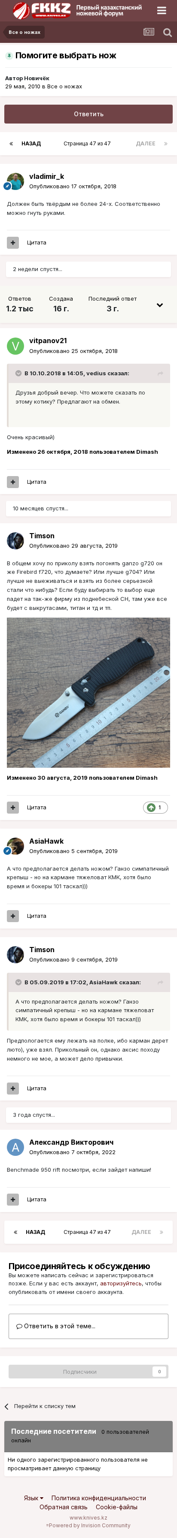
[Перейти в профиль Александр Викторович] (15, 1147)
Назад (31, 143)
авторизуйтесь (121, 1283)
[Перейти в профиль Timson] (15, 540)
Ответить (89, 114)
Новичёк (36, 78)
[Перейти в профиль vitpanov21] (15, 346)
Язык (32, 1498)
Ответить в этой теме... (58, 1326)
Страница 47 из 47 (88, 143)
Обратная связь (64, 1507)
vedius (96, 373)
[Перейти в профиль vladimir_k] (15, 181)
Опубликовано (72, 186)
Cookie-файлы (116, 1507)
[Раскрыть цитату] (19, 373)
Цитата (36, 242)
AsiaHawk (103, 982)
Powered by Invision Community (90, 1525)
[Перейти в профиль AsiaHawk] (15, 846)
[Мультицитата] (13, 243)
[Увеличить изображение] (88, 692)
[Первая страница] (11, 143)
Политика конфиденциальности (99, 1498)
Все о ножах (64, 86)
